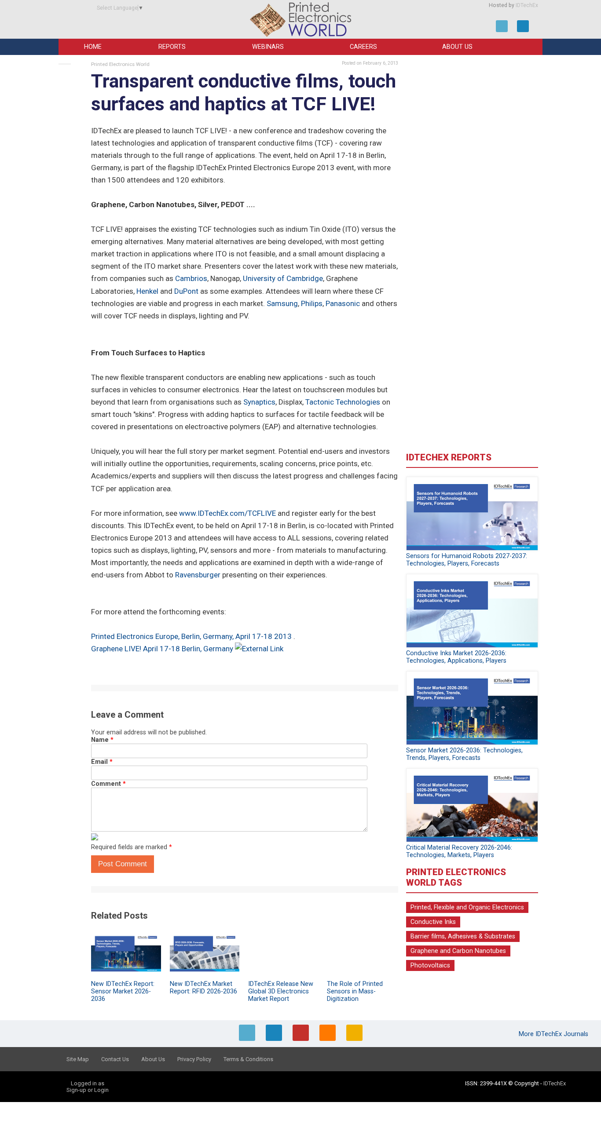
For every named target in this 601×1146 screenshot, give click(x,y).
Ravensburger (197, 574)
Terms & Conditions (248, 1059)
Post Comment (122, 864)
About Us (457, 47)
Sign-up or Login (87, 1090)
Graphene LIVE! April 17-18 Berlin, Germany (162, 648)
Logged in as (87, 1083)
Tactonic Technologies (342, 402)
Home (93, 47)
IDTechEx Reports (448, 457)
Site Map (77, 1059)
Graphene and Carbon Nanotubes (458, 951)
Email (102, 762)
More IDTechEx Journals (554, 1034)
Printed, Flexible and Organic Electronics (467, 907)
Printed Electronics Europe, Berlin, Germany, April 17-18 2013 (192, 636)
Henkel (147, 291)
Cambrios (191, 278)
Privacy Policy (194, 1059)
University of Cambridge (283, 278)
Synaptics (259, 402)
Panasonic (343, 303)
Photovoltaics (430, 965)
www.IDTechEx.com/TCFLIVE (227, 513)
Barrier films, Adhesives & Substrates (462, 936)
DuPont (186, 291)
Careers (363, 47)
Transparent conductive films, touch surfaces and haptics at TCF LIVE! (243, 92)
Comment (108, 784)
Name (102, 740)
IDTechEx (527, 5)
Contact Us (115, 1059)
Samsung (282, 303)
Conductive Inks (433, 922)
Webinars (268, 47)
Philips (311, 303)
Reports (172, 47)
